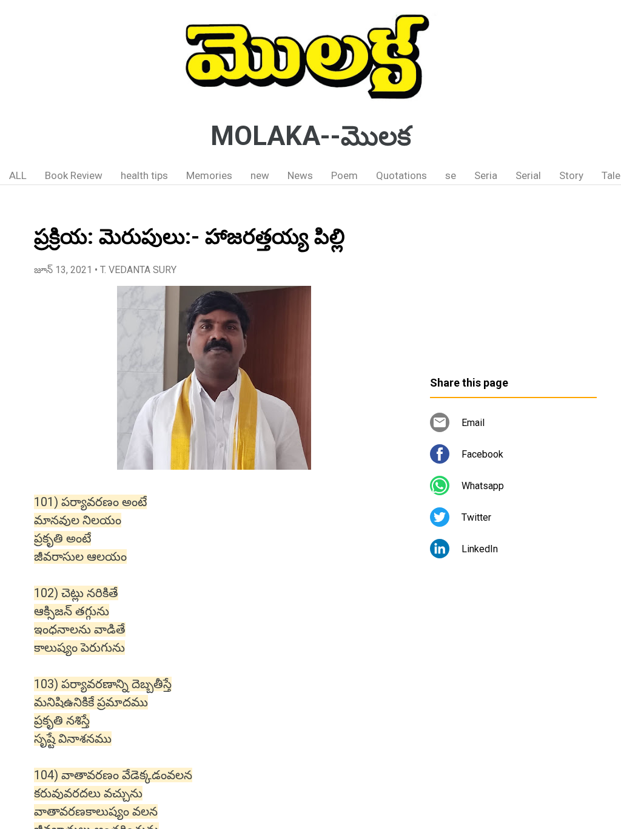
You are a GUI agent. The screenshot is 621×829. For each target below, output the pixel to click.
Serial (528, 175)
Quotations (401, 175)
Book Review (73, 175)
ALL (18, 175)
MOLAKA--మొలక (310, 136)
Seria (485, 175)
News (300, 175)
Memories (209, 175)
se (450, 175)
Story (571, 175)
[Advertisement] (513, 285)
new (259, 175)
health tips (144, 175)
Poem (344, 175)
